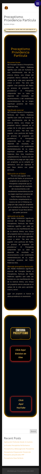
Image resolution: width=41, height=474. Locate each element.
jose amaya (10, 24)
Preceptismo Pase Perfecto (13, 458)
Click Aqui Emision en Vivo (20, 353)
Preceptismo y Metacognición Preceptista (19, 449)
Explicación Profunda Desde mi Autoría (18, 442)
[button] (37, 3)
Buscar (33, 431)
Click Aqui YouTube (21, 404)
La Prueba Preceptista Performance (17, 445)
